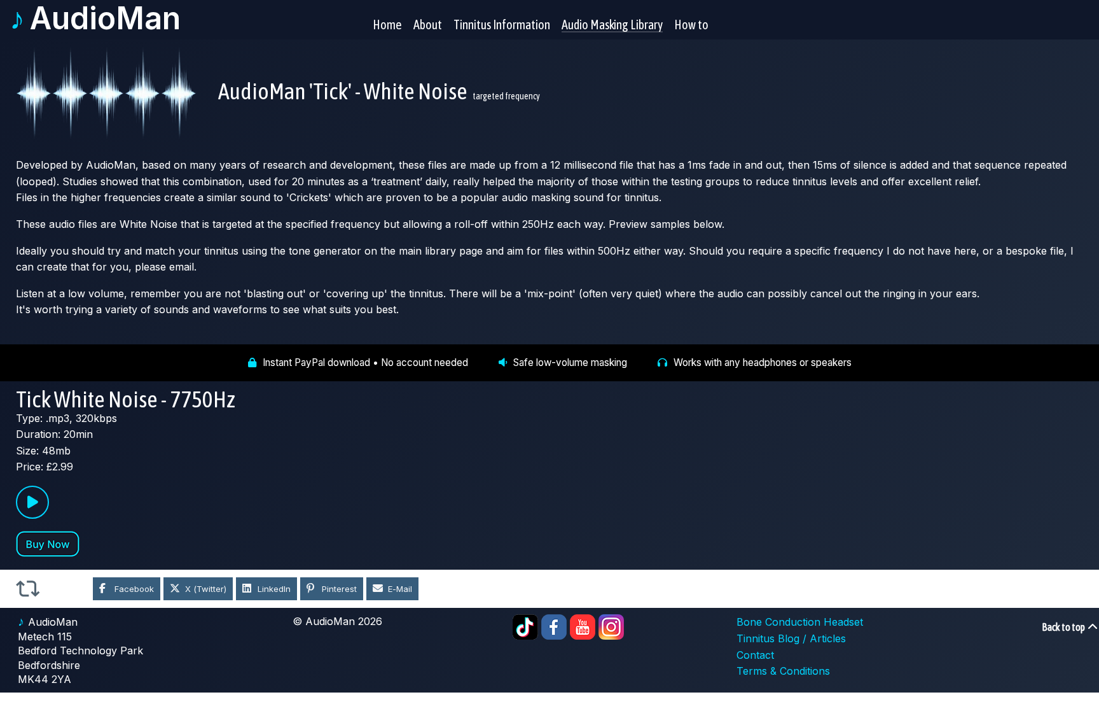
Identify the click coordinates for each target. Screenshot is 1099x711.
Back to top (1064, 627)
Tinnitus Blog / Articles (791, 638)
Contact (755, 655)
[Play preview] (32, 502)
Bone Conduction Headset (799, 622)
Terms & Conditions (783, 671)
